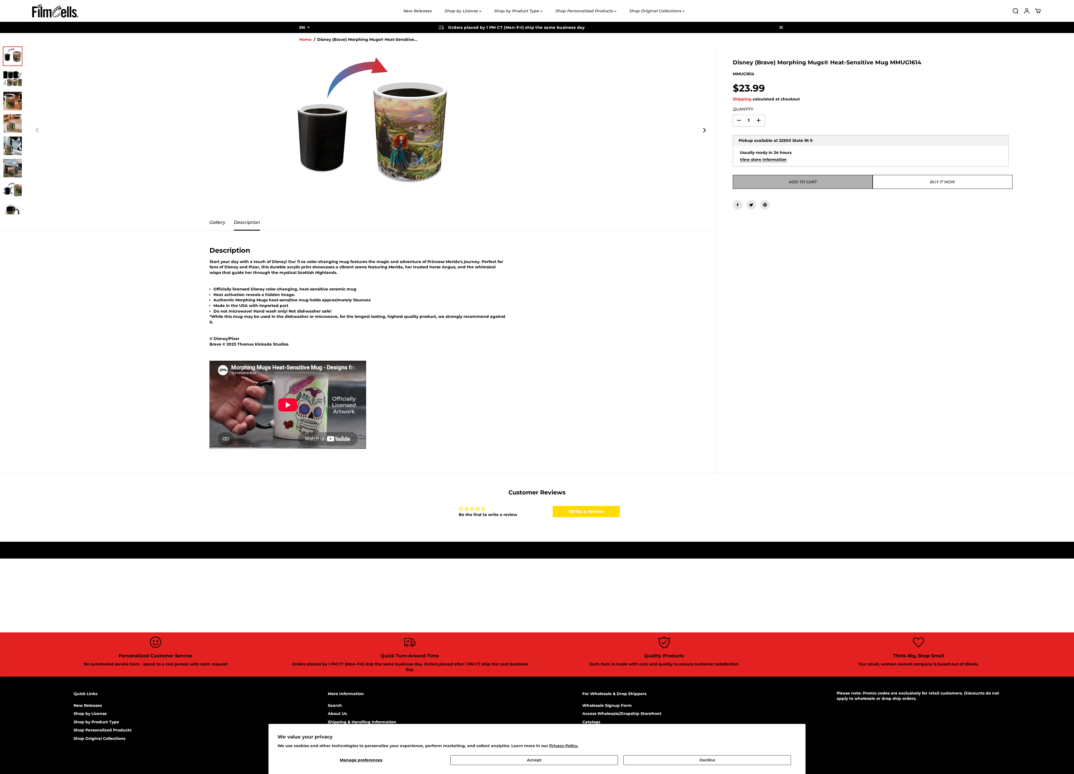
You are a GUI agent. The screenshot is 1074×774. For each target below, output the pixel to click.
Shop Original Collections (655, 10)
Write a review (586, 511)
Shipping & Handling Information (362, 721)
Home (305, 39)
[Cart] (1038, 11)
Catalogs (591, 721)
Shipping (742, 99)
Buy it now (942, 181)
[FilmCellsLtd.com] (55, 11)
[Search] (1016, 11)
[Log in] (1027, 11)
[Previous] (37, 130)
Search (335, 705)
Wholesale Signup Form (607, 705)
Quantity (743, 109)
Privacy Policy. (563, 745)
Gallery (217, 222)
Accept (534, 760)
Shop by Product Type (517, 10)
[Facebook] (737, 205)
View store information (763, 159)
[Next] (704, 130)
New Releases (417, 10)
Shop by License (462, 10)
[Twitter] (751, 205)
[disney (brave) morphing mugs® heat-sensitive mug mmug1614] (371, 130)
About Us (337, 713)
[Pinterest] (765, 205)
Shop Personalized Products (584, 10)
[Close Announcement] (781, 27)
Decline (707, 760)
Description (247, 222)
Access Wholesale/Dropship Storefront (621, 713)
